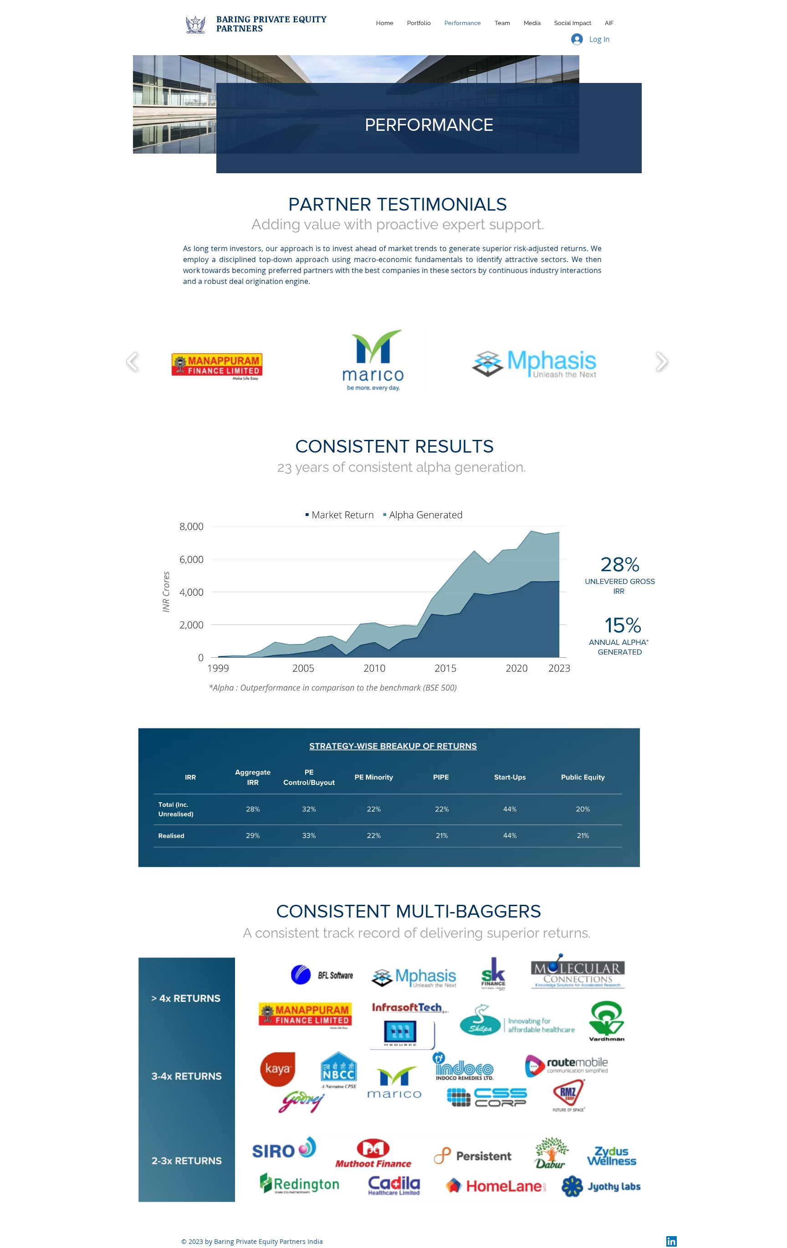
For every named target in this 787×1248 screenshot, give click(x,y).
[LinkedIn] (671, 1241)
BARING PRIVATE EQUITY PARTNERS (271, 23)
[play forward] (661, 361)
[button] (213, 361)
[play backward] (132, 361)
